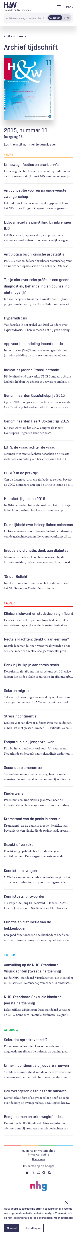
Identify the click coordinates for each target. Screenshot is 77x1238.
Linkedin (28, 1172)
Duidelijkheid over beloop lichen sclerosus (38, 524)
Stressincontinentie (20, 716)
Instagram (38, 1172)
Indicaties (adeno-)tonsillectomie (31, 370)
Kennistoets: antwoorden (24, 896)
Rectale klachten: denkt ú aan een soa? (36, 639)
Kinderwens (13, 793)
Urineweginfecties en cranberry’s (31, 164)
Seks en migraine (18, 690)
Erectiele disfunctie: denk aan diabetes (36, 550)
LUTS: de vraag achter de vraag (29, 447)
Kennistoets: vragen (20, 870)
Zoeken (56, 17)
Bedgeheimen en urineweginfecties (33, 1116)
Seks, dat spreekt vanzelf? (25, 1039)
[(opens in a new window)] (38, 1186)
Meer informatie (63, 1217)
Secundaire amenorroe (23, 767)
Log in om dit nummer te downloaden (30, 144)
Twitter (33, 1172)
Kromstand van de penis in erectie (32, 819)
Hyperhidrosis (15, 318)
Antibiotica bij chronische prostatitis (34, 254)
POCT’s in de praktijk (21, 473)
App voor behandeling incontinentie (33, 343)
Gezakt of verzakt (18, 844)
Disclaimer (38, 1159)
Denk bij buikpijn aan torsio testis (31, 665)
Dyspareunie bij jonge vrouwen (29, 742)
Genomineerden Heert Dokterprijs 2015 (36, 421)
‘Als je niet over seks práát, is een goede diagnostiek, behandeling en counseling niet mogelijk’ (37, 285)
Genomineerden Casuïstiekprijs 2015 (34, 395)
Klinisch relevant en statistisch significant (38, 613)
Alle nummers (16, 36)
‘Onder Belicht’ (16, 576)
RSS (49, 1172)
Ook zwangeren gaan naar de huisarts (35, 1091)
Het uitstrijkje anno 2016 (24, 498)
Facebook (44, 1172)
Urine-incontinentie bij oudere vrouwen (36, 1065)
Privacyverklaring (38, 1154)
